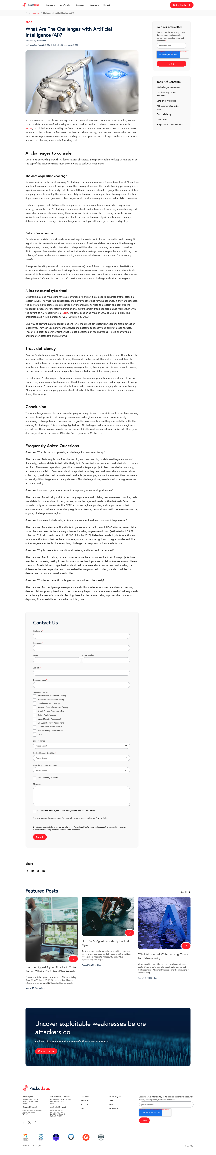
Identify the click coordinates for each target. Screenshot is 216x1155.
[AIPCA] (71, 1137)
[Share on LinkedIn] (33, 871)
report (29, 128)
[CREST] (41, 1137)
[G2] (86, 1137)
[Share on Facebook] (27, 871)
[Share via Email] (43, 871)
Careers (111, 1100)
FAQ (82, 1108)
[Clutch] (101, 1137)
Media (111, 1104)
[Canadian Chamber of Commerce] (26, 1137)
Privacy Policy (102, 818)
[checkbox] (81, 715)
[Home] (27, 13)
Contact (106, 5)
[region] (171, 106)
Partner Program (115, 1096)
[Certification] (56, 1137)
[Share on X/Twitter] (38, 871)
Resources (35, 13)
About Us (84, 1104)
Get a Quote (113, 1108)
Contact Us (85, 1096)
